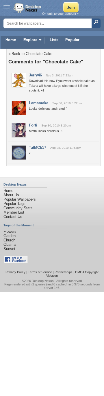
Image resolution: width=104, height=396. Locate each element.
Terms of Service (40, 272)
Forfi (33, 125)
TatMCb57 (37, 147)
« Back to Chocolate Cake (30, 54)
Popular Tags (14, 203)
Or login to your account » (60, 13)
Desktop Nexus (43, 281)
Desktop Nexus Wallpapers (27, 8)
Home (10, 40)
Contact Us (12, 216)
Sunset (9, 249)
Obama (9, 244)
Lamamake (38, 103)
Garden (9, 236)
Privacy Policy (15, 272)
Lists (54, 40)
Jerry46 (35, 75)
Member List (13, 212)
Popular (72, 40)
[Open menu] (6, 8)
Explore (30, 40)
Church (9, 240)
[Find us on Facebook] (16, 262)
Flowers (9, 231)
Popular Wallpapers (19, 199)
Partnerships (64, 272)
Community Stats (18, 208)
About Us (11, 195)
